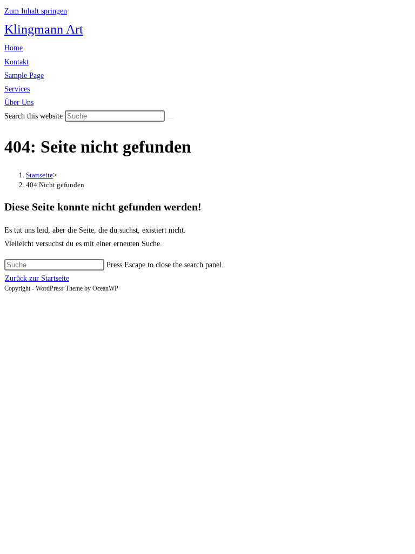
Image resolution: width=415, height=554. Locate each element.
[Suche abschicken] (171, 118)
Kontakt (16, 62)
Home (13, 48)
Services (17, 89)
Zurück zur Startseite (37, 278)
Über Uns (19, 102)
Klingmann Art (43, 29)
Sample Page (24, 75)
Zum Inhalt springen (35, 11)
